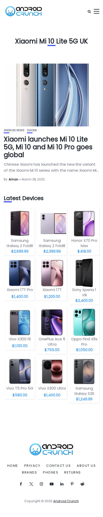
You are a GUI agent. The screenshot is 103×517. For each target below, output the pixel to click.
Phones (50, 472)
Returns (72, 472)
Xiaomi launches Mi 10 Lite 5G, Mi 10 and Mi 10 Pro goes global (48, 147)
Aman (13, 179)
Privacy (32, 465)
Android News (14, 130)
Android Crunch (66, 501)
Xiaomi (32, 130)
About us (86, 465)
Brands (29, 472)
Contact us (58, 465)
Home (12, 465)
